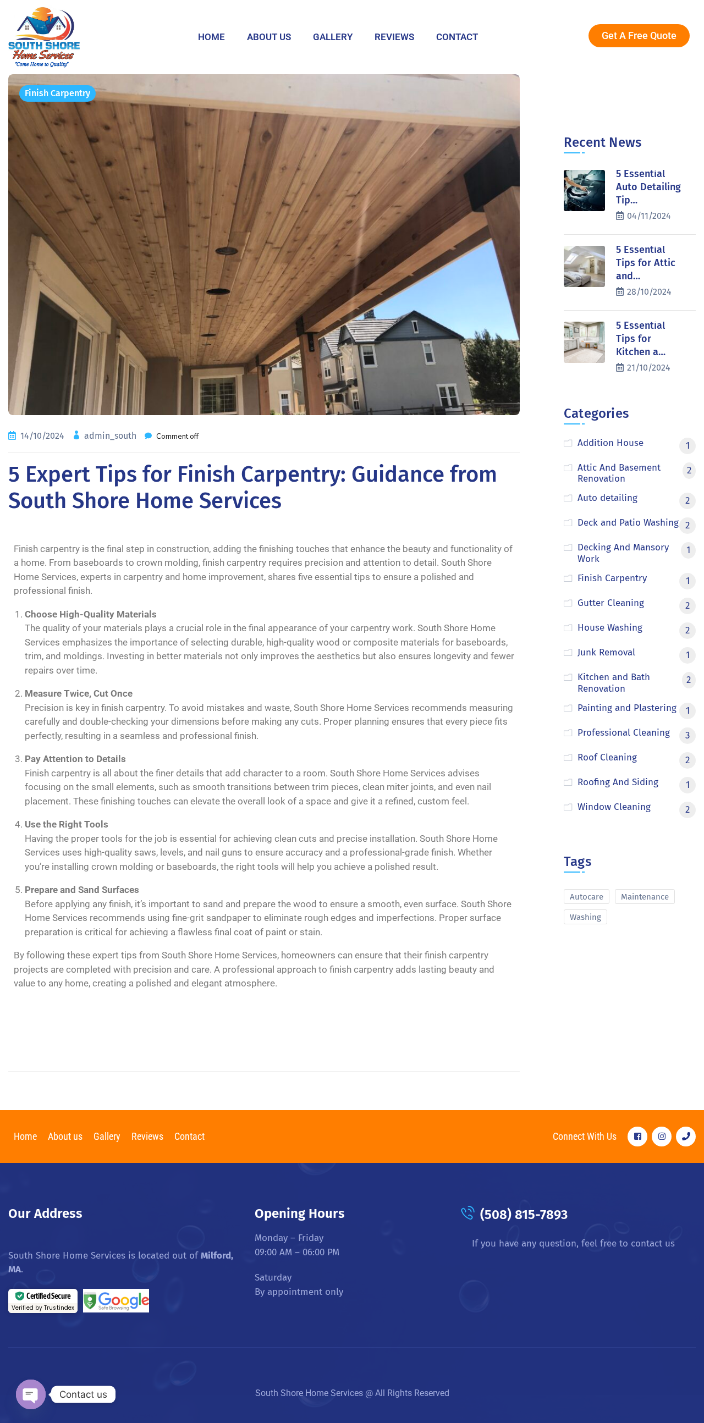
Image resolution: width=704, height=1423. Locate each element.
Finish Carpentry (57, 93)
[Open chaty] (31, 1394)
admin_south (111, 436)
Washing (585, 917)
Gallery (333, 36)
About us (269, 36)
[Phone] (686, 1136)
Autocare (586, 897)
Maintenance (645, 897)
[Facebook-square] (637, 1136)
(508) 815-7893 (524, 1214)
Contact (457, 36)
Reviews (394, 36)
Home (211, 36)
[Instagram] (662, 1136)
